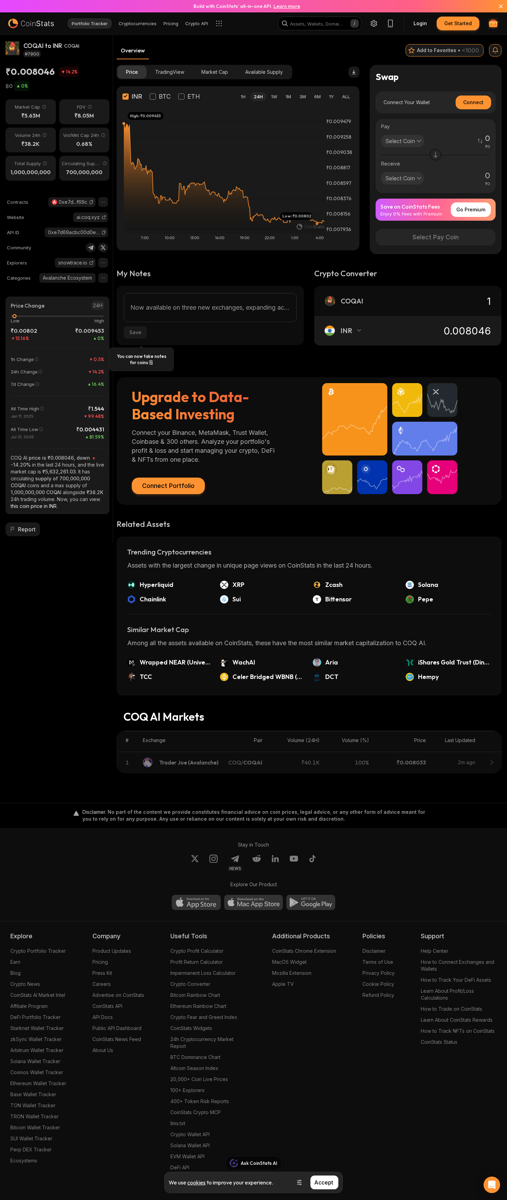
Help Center (434, 951)
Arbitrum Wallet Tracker (36, 1050)
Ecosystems (23, 1160)
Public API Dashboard (116, 1028)
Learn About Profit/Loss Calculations (447, 994)
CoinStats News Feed (116, 1039)
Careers (101, 984)
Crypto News (25, 984)
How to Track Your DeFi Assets (456, 980)
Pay (385, 126)
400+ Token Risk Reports (199, 1101)
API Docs (102, 1017)
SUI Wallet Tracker (31, 1138)
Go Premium (470, 209)
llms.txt (177, 1123)
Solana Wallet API (190, 1145)
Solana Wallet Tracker (35, 1061)
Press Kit (102, 973)
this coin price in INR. (34, 506)
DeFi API (179, 1167)
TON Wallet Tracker (33, 1105)
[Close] (497, 6)
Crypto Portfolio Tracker (38, 951)
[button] (91, 202)
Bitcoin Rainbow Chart (195, 995)
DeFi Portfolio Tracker (35, 1017)
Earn (15, 962)
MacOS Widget (289, 962)
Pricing (100, 962)
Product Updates (111, 951)
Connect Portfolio (168, 485)
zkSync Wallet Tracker (36, 1039)
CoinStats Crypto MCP (195, 1112)
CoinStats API (107, 1006)
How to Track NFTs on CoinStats (458, 1031)
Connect (473, 102)
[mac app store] (253, 902)
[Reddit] (256, 862)
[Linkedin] (275, 862)
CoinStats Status (439, 1042)
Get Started (458, 23)
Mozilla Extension (291, 973)
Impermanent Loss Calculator (203, 973)
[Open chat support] (492, 1185)
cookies (196, 1182)
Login (420, 23)
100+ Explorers (187, 1090)
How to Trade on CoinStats (451, 1009)
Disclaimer (374, 951)
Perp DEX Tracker (31, 1149)
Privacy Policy (378, 973)
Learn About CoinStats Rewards (457, 1020)
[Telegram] (91, 247)
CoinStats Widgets (191, 1028)
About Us (102, 1050)
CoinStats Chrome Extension (304, 951)
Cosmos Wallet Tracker (36, 1072)
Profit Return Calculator (196, 962)
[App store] (196, 902)
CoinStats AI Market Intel (37, 995)
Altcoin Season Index (194, 1068)
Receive (390, 164)
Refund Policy (378, 995)
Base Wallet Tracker (33, 1094)
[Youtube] (294, 862)
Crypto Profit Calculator (196, 951)
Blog (15, 973)
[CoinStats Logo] (31, 23)
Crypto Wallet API (190, 1134)
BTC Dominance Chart (195, 1057)
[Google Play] (310, 902)
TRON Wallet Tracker (34, 1116)
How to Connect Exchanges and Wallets (457, 965)
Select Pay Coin (435, 237)
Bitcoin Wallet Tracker (35, 1127)
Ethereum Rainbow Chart (198, 1006)
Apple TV (283, 984)
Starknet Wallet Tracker (37, 1028)
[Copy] (91, 202)
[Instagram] (213, 862)
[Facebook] (312, 862)
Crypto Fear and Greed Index (203, 1017)
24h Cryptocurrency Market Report (201, 1042)
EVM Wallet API (187, 1156)
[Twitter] (103, 247)
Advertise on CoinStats (118, 995)
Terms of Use (377, 962)
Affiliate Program (29, 1006)
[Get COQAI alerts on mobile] (495, 50)
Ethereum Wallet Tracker (38, 1083)
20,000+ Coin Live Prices (199, 1079)
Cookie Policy (378, 984)
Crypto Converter (190, 984)
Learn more (287, 6)
